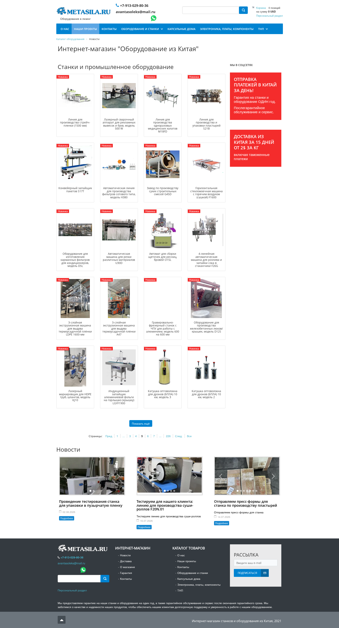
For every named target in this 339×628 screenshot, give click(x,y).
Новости (125, 555)
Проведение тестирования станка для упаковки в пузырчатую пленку (90, 503)
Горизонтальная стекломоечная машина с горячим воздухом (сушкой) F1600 (206, 192)
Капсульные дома (188, 579)
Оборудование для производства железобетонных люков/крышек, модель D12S (206, 327)
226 (168, 436)
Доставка (126, 561)
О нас (181, 555)
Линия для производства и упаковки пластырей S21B (206, 124)
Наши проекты (186, 561)
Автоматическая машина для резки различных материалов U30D (119, 258)
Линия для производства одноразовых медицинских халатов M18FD (162, 125)
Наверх (62, 620)
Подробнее (66, 518)
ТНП (180, 590)
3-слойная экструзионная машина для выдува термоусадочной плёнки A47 (119, 328)
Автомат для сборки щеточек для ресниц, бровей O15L (162, 257)
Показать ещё (141, 423)
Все (189, 436)
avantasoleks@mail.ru (135, 11)
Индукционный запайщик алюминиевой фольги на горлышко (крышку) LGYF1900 (119, 397)
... (123, 436)
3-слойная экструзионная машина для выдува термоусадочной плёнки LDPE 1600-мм (75, 328)
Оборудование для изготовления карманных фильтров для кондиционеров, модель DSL (75, 260)
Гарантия (126, 573)
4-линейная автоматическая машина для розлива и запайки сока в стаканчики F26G (206, 260)
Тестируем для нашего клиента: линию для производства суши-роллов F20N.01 (165, 505)
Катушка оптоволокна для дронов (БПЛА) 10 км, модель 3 (162, 394)
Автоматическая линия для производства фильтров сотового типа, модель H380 (119, 192)
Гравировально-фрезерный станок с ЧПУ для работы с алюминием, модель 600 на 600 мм (162, 328)
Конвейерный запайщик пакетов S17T (75, 189)
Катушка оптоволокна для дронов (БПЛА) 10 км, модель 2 (206, 394)
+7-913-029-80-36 (134, 5)
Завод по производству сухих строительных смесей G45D (162, 191)
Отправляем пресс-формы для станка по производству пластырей (245, 503)
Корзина (261, 8)
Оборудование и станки (192, 573)
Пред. (109, 436)
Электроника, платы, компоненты (199, 584)
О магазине (127, 567)
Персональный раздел (269, 15)
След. (178, 436)
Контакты (126, 579)
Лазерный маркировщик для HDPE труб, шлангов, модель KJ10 (75, 395)
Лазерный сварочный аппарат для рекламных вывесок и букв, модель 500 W (119, 124)
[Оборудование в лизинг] (84, 12)
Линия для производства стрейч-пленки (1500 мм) (75, 122)
